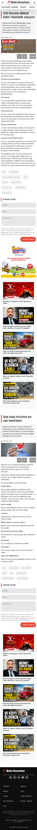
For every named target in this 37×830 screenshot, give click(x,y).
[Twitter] (19, 777)
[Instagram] (14, 777)
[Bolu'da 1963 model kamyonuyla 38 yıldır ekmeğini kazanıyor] (18, 340)
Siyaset (23, 7)
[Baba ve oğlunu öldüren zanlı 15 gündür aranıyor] (18, 365)
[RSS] (27, 777)
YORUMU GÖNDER (28, 239)
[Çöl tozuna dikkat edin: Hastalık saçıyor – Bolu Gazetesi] (18, 2)
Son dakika (6, 7)
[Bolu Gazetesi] (18, 770)
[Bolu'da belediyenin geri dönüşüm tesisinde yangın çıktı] (18, 390)
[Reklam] (18, 277)
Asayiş (32, 7)
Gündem (14, 7)
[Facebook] (10, 777)
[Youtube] (23, 777)
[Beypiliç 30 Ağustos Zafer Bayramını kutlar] (18, 290)
